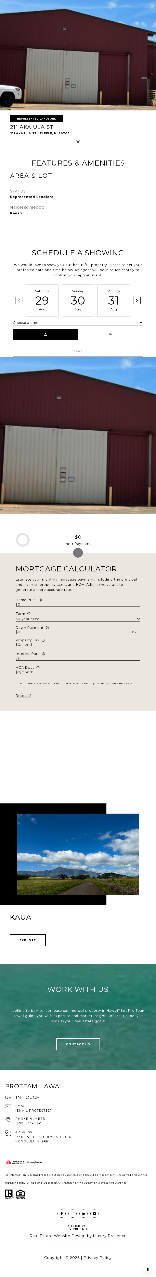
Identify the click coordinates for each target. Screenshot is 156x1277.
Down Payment (30, 628)
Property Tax (27, 640)
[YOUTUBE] (94, 1214)
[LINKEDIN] (83, 1214)
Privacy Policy (97, 1258)
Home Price (26, 600)
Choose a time (25, 323)
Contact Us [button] (78, 1044)
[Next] (137, 300)
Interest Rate (28, 654)
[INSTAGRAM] (72, 1214)
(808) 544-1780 (28, 1123)
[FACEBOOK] (61, 1214)
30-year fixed (28, 619)
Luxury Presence (110, 1236)
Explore (28, 940)
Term (20, 614)
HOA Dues (25, 668)
